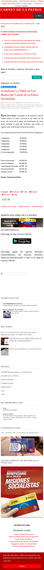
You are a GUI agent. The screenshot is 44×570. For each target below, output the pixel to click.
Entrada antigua (37, 206)
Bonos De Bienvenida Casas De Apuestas (23, 537)
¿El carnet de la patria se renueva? (20, 433)
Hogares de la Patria (13, 106)
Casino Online (27, 3)
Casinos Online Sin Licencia (23, 534)
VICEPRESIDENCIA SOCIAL (13, 304)
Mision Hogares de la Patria (13, 309)
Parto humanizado (25, 108)
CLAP (3, 391)
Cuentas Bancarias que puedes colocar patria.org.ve (22, 58)
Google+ (34, 192)
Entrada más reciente (8, 206)
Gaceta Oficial (8, 414)
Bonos (3, 105)
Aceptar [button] (22, 566)
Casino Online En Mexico (23, 539)
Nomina (9, 108)
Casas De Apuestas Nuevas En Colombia (23, 541)
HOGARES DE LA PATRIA (9, 376)
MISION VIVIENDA (7, 379)
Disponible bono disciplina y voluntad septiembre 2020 (20, 305)
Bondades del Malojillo (10, 410)
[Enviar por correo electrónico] (3, 199)
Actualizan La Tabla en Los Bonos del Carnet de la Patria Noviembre (19, 94)
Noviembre (15, 108)
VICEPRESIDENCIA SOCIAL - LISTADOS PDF (16, 372)
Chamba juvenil (10, 105)
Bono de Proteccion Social (31, 103)
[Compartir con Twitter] (7, 199)
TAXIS (3, 394)
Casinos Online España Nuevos (23, 546)
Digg (15, 194)
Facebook (15, 192)
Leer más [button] (6, 561)
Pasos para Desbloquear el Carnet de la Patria (20, 54)
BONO (21, 103)
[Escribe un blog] (5, 199)
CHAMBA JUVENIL (7, 383)
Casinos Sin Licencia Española (29, 5)
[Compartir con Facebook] (9, 199)
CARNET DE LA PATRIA (21, 9)
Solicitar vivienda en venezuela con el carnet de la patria (23, 62)
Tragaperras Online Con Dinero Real (23, 544)
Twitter (24, 192)
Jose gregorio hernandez (27, 106)
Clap (4, 408)
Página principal (23, 206)
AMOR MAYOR (6, 387)
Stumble (6, 194)
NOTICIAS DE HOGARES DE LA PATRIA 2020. (18, 24)
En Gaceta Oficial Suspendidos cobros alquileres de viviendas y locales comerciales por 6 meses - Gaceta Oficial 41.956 (20, 417)
